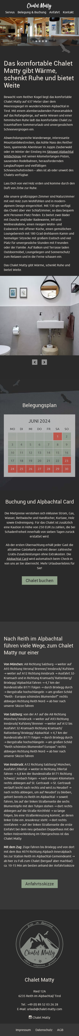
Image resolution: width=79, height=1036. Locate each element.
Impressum (23, 1030)
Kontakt (68, 12)
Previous (35, 362)
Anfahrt (54, 12)
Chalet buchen (39, 580)
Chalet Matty (41, 1017)
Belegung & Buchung (32, 12)
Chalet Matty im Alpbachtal (46, 41)
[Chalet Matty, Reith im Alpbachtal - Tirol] (39, 8)
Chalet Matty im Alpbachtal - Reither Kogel (43, 41)
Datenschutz (44, 1030)
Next (44, 362)
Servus (10, 12)
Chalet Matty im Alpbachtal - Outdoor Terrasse (36, 41)
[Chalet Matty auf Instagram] (30, 1017)
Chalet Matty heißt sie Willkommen (39, 41)
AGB (60, 1030)
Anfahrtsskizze (39, 883)
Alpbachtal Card (17, 558)
